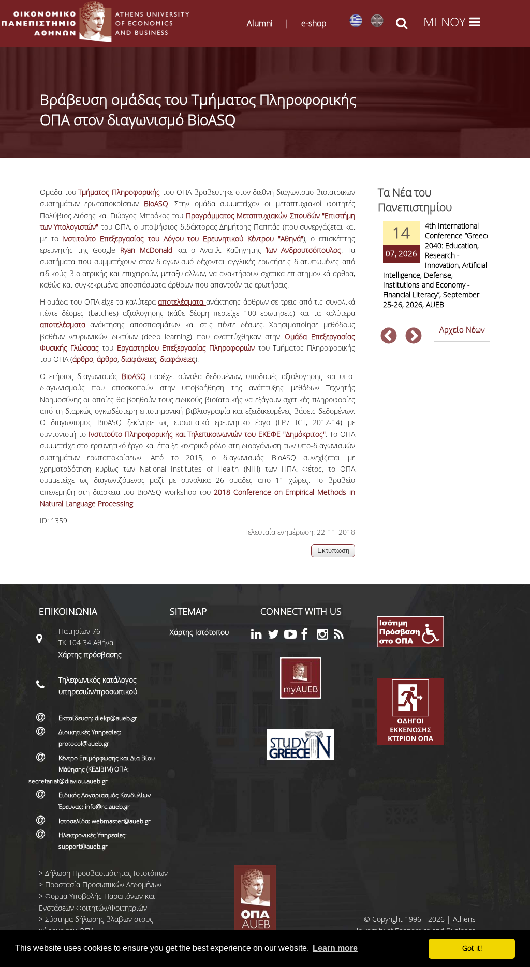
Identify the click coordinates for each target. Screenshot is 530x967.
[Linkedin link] (259, 636)
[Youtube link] (292, 636)
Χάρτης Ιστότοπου (199, 632)
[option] (434, 271)
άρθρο (82, 359)
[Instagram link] (325, 636)
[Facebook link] (309, 636)
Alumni (260, 23)
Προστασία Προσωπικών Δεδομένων (103, 884)
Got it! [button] (472, 948)
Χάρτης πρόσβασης (90, 654)
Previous (389, 336)
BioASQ (156, 203)
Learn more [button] (335, 948)
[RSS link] (342, 636)
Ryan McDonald (146, 250)
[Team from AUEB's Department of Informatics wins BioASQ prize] (377, 20)
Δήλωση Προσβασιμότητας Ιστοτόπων (106, 873)
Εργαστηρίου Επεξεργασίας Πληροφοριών (186, 348)
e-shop (314, 23)
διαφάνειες (138, 359)
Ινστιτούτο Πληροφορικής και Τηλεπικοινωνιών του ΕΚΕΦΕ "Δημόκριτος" (207, 434)
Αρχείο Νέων (462, 329)
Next (413, 336)
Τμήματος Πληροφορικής (119, 192)
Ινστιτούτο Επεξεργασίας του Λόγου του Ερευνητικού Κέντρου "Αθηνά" (182, 239)
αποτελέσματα (62, 324)
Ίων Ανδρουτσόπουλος (304, 250)
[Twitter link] (276, 636)
